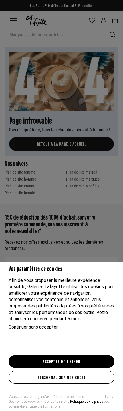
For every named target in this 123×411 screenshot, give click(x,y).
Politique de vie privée (86, 402)
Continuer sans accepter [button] (33, 327)
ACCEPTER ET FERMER (61, 361)
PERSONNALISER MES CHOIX (61, 377)
